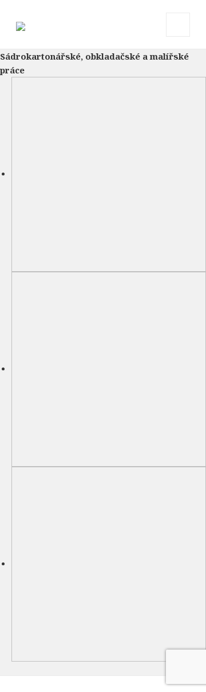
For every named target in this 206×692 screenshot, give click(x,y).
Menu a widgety (178, 36)
